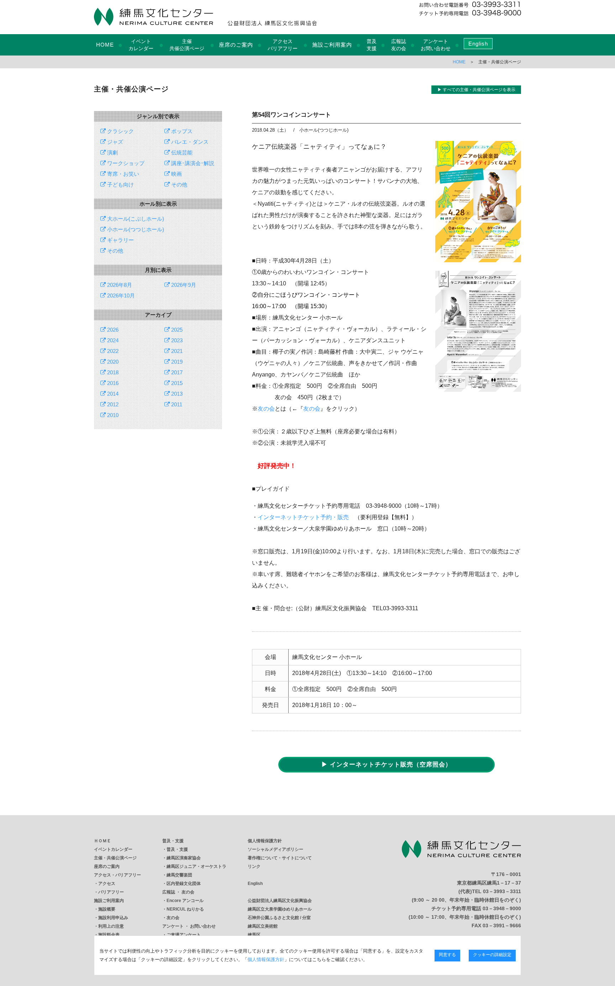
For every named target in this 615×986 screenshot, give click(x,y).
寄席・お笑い (122, 174)
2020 (112, 362)
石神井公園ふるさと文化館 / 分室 (279, 917)
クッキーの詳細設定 (492, 954)
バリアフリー (111, 892)
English (478, 44)
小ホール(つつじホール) (135, 229)
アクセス (106, 883)
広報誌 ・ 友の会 (178, 892)
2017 (176, 372)
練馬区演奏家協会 (184, 857)
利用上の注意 (111, 926)
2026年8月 (119, 285)
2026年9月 (183, 285)
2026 (112, 330)
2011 (176, 404)
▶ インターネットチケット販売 (386, 764)
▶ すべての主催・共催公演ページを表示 (476, 89)
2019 (176, 362)
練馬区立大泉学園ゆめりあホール (280, 909)
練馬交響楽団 (179, 874)
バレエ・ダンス (189, 142)
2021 (176, 351)
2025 (176, 330)
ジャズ (114, 142)
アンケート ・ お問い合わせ (189, 926)
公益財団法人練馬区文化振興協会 (280, 900)
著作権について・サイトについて (280, 857)
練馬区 (254, 934)
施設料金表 (109, 934)
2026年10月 (120, 295)
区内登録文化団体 (184, 883)
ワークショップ (125, 163)
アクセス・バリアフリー (117, 874)
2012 (112, 404)
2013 (176, 394)
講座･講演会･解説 (192, 163)
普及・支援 (173, 840)
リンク (254, 866)
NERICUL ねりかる (185, 909)
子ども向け (120, 184)
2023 (176, 340)
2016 (112, 383)
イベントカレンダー (113, 849)
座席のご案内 (236, 45)
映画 (176, 174)
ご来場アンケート (184, 934)
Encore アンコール (185, 900)
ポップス (181, 131)
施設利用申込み (113, 917)
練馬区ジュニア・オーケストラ (196, 866)
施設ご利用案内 (332, 45)
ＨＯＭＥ (102, 840)
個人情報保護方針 (265, 840)
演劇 (112, 152)
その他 (178, 184)
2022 (112, 351)
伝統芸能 (181, 152)
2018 (112, 372)
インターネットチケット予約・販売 (303, 517)
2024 (112, 340)
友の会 (266, 409)
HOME (105, 45)
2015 (176, 383)
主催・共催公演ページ (115, 857)
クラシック (120, 131)
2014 (112, 394)
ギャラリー (120, 240)
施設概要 (106, 909)
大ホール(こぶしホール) (135, 219)
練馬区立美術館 (263, 926)
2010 (112, 415)
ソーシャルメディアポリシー (275, 849)
